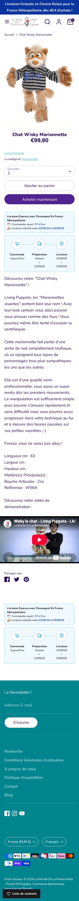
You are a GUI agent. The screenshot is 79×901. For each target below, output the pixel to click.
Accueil (9, 35)
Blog (8, 795)
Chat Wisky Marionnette (35, 35)
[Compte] (58, 20)
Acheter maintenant (39, 199)
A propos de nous (20, 769)
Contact (11, 786)
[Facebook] (7, 813)
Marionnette (30, 159)
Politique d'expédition (23, 777)
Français (52, 841)
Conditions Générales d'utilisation (34, 760)
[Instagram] (14, 813)
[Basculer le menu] (5, 21)
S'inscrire (21, 722)
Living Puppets (14, 153)
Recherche (13, 751)
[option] (39, 82)
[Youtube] (22, 813)
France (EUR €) (19, 841)
